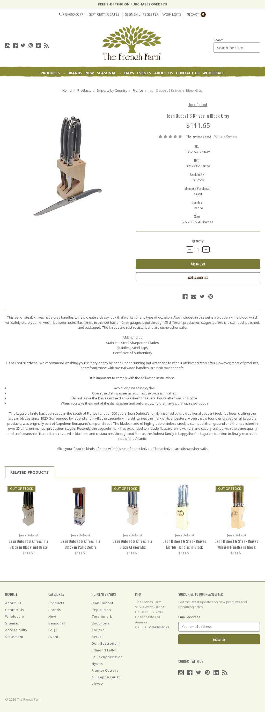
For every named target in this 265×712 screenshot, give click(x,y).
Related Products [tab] (29, 472)
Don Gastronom (106, 643)
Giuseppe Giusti (106, 677)
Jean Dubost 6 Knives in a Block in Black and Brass (28, 544)
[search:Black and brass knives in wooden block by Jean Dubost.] (46, 489)
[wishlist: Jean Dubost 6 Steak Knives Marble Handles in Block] (202, 496)
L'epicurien (101, 609)
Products (51, 72)
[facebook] (15, 45)
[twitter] (23, 45)
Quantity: (198, 241)
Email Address (189, 617)
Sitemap (12, 623)
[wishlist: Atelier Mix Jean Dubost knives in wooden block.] (150, 496)
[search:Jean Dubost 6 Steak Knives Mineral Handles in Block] (254, 489)
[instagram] (7, 45)
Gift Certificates (104, 14)
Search (219, 40)
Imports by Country (112, 90)
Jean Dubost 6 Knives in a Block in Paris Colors (80, 544)
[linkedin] (38, 45)
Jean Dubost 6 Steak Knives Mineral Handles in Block (236, 544)
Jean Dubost (102, 603)
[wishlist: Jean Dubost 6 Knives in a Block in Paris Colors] (98, 496)
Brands (75, 72)
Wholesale (213, 72)
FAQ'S (129, 72)
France (138, 90)
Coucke (98, 630)
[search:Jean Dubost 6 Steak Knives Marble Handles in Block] (202, 489)
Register (151, 14)
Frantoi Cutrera (105, 670)
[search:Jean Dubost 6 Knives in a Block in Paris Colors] (98, 489)
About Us (163, 72)
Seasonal (107, 72)
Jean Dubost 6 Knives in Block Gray (176, 90)
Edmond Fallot (104, 650)
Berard (98, 636)
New (89, 72)
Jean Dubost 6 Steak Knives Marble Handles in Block (184, 544)
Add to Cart (28, 506)
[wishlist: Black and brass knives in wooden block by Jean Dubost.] (46, 496)
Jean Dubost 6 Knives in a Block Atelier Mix (132, 544)
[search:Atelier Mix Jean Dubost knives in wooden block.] (150, 489)
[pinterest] (30, 45)
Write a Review (225, 136)
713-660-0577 (72, 14)
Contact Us (188, 72)
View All (99, 683)
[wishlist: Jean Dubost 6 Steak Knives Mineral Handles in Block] (254, 496)
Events (144, 72)
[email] (193, 296)
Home (67, 90)
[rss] (46, 45)
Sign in (131, 14)
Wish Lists (172, 14)
